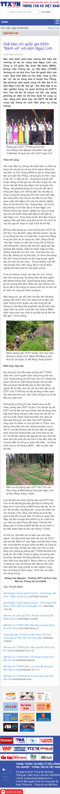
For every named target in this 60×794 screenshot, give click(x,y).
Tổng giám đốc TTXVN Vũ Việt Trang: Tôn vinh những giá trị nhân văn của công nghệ (27, 636)
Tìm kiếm (46, 11)
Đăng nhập (53, 28)
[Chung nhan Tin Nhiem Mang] (7, 774)
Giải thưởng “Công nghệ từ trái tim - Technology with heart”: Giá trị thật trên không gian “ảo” (29, 604)
